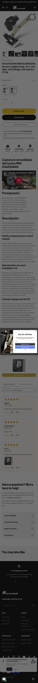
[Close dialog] (36, 331)
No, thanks (25, 349)
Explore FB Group (25, 347)
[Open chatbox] (4, 679)
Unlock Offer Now (25, 344)
